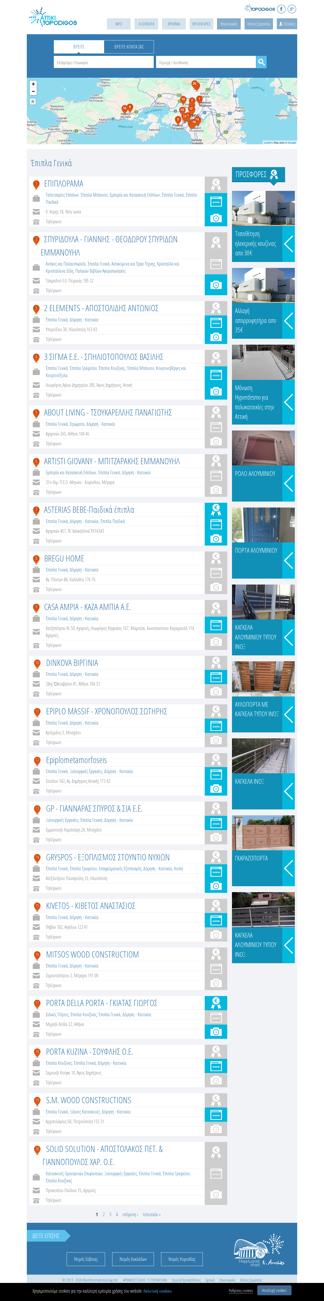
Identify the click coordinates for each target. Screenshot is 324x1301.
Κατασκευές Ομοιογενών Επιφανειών (74, 1173)
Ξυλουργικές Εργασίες (86, 771)
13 (37, 808)
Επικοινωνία (229, 24)
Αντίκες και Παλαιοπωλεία (66, 264)
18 (37, 1051)
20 (37, 1149)
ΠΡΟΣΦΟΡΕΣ (201, 24)
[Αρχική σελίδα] (60, 23)
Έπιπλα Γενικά (173, 195)
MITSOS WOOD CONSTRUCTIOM (92, 954)
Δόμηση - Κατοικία (84, 319)
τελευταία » (152, 1214)
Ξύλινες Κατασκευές (85, 1111)
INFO (119, 24)
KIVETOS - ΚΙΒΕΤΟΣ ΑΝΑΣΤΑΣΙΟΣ (90, 905)
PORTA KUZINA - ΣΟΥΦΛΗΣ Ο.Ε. (89, 1051)
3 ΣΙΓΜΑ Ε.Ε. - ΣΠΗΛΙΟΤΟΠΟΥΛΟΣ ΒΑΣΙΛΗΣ (103, 356)
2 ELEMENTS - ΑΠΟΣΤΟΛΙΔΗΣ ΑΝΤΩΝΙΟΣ (101, 308)
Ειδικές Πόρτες (57, 1014)
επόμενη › (130, 1214)
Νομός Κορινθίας (181, 1259)
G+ (292, 9)
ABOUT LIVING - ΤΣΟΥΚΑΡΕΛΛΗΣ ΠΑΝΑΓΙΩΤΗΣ (108, 412)
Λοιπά (178, 868)
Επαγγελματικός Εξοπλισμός (120, 868)
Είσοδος (289, 24)
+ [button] (33, 84)
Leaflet (268, 142)
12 (37, 760)
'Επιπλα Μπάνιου (94, 195)
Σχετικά (210, 1280)
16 (37, 954)
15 (37, 905)
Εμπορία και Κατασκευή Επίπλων (135, 195)
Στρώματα (77, 424)
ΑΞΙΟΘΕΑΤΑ (146, 24)
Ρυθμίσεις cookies (241, 1290)
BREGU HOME (64, 558)
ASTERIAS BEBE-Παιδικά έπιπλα (89, 509)
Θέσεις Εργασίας (258, 24)
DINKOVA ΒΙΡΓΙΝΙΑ (72, 662)
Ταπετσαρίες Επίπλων (62, 195)
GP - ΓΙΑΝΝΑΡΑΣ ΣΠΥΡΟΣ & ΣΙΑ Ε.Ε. (94, 808)
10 (37, 662)
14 (37, 857)
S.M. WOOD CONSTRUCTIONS (88, 1100)
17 (37, 1003)
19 (37, 1100)
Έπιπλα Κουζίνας (112, 368)
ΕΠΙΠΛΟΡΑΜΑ (63, 183)
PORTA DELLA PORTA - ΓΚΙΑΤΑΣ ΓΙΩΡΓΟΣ (101, 1002)
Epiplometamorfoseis (76, 760)
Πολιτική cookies (157, 1291)
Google (292, 142)
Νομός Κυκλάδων (133, 1259)
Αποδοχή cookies (274, 1290)
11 (37, 711)
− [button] (33, 91)
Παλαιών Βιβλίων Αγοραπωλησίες (100, 271)
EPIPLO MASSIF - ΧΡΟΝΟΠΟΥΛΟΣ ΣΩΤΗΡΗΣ (106, 711)
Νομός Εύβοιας (86, 1259)
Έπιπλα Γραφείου (83, 368)
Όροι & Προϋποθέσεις (186, 1280)
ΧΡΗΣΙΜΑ (174, 24)
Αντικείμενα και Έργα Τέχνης (133, 264)
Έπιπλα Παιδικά (112, 521)
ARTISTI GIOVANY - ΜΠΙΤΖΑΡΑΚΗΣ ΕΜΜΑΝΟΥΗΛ (112, 461)
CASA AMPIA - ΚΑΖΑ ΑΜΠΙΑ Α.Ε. (87, 606)
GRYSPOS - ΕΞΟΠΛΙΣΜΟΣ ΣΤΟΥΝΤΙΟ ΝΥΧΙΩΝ (108, 857)
